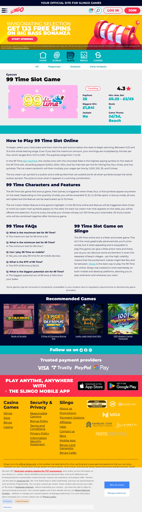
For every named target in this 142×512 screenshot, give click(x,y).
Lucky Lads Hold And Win (88, 336)
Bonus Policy (39, 421)
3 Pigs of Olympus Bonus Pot (53, 337)
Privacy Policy (39, 433)
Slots (70, 60)
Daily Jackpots (98, 66)
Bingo (84, 60)
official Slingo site (27, 464)
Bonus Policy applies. (21, 48)
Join (132, 10)
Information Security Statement (38, 441)
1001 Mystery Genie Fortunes (123, 337)
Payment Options (72, 417)
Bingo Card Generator (67, 446)
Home (43, 60)
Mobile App (68, 440)
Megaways (54, 66)
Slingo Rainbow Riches (117, 467)
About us (66, 408)
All (37, 66)
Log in (113, 10)
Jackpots (75, 66)
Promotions (68, 413)
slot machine (30, 161)
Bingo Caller (68, 452)
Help (63, 426)
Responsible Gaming (38, 415)
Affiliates (65, 422)
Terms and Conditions (37, 427)
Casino (98, 60)
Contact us (67, 431)
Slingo (56, 60)
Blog (63, 436)
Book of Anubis (18, 336)
